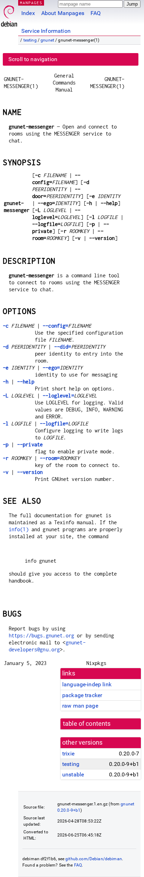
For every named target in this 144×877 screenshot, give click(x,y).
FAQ (96, 13)
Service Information (46, 31)
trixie (68, 753)
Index (28, 13)
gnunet (47, 40)
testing (30, 40)
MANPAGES (31, 2)
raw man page (80, 705)
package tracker (82, 695)
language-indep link (86, 684)
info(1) (19, 529)
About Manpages (62, 13)
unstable (73, 774)
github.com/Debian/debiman (93, 858)
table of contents (87, 723)
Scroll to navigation (32, 59)
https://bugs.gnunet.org (41, 635)
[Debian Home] (9, 14)
